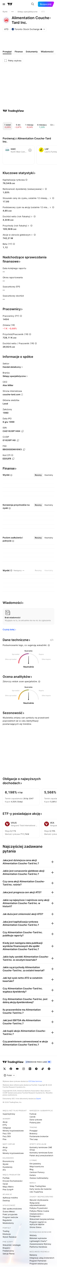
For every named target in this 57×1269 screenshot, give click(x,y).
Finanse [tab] (19, 51)
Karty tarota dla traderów (40, 1189)
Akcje (5, 1122)
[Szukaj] (32, 4)
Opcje (5, 1184)
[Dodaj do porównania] (30, 150)
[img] (41, 29)
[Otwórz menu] (3, 4)
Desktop (6, 1200)
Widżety (33, 1235)
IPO (4, 1170)
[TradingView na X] (4, 1069)
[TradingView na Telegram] (36, 1069)
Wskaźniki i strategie (12, 1245)
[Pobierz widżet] (51, 640)
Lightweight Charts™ (38, 1241)
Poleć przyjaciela (10, 1214)
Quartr (38, 1099)
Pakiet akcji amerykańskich (41, 1155)
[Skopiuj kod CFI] (13, 459)
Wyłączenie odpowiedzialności (38, 1204)
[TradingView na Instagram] (23, 1069)
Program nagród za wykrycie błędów (38, 1223)
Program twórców (10, 1217)
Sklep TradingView (38, 1186)
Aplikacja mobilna (10, 1198)
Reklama (33, 1255)
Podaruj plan (35, 1122)
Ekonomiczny (8, 1161)
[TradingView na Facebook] (11, 1069)
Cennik (33, 1117)
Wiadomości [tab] (47, 51)
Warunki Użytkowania (39, 1200)
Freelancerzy (8, 1251)
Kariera (33, 1175)
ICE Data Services (35, 1081)
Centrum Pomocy (37, 1172)
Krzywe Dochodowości (12, 1181)
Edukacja (7, 1234)
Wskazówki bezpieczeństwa (42, 1219)
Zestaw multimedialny (39, 1178)
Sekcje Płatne (8, 1254)
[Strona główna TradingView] (10, 4)
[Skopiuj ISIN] (22, 431)
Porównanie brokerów (39, 1136)
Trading (6, 1231)
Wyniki (5, 1164)
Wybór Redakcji (9, 1237)
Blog (31, 1169)
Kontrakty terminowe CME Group (41, 1148)
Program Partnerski (38, 1261)
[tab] (38, 475)
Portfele (6, 1178)
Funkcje (33, 1114)
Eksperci (6, 1248)
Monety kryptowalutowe (13, 1130)
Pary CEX (7, 1133)
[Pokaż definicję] (26, 180)
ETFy (5, 1125)
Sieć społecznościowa (12, 1208)
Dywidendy (7, 1167)
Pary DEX (7, 1136)
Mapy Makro (8, 1187)
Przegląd (33, 1130)
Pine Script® (8, 1189)
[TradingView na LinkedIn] (30, 1069)
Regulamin (7, 1220)
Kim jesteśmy (35, 1163)
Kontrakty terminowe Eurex (41, 1152)
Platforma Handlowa (38, 1247)
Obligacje (7, 1128)
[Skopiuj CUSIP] (18, 440)
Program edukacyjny (39, 1263)
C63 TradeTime (36, 1192)
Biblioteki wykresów (38, 1238)
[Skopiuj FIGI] (24, 449)
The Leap (34, 1139)
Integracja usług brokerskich (42, 1258)
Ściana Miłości (9, 1211)
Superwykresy (9, 1114)
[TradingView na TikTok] (43, 1069)
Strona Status (35, 1227)
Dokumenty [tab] (32, 51)
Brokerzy (33, 1133)
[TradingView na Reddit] (49, 1069)
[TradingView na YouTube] (17, 1069)
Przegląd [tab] (7, 51)
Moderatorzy (8, 1223)
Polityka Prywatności (39, 1208)
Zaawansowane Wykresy (40, 1244)
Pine (4, 1139)
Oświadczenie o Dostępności (36, 1215)
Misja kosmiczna (37, 1166)
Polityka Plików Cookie (39, 1211)
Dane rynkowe (36, 1120)
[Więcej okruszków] (12, 11)
